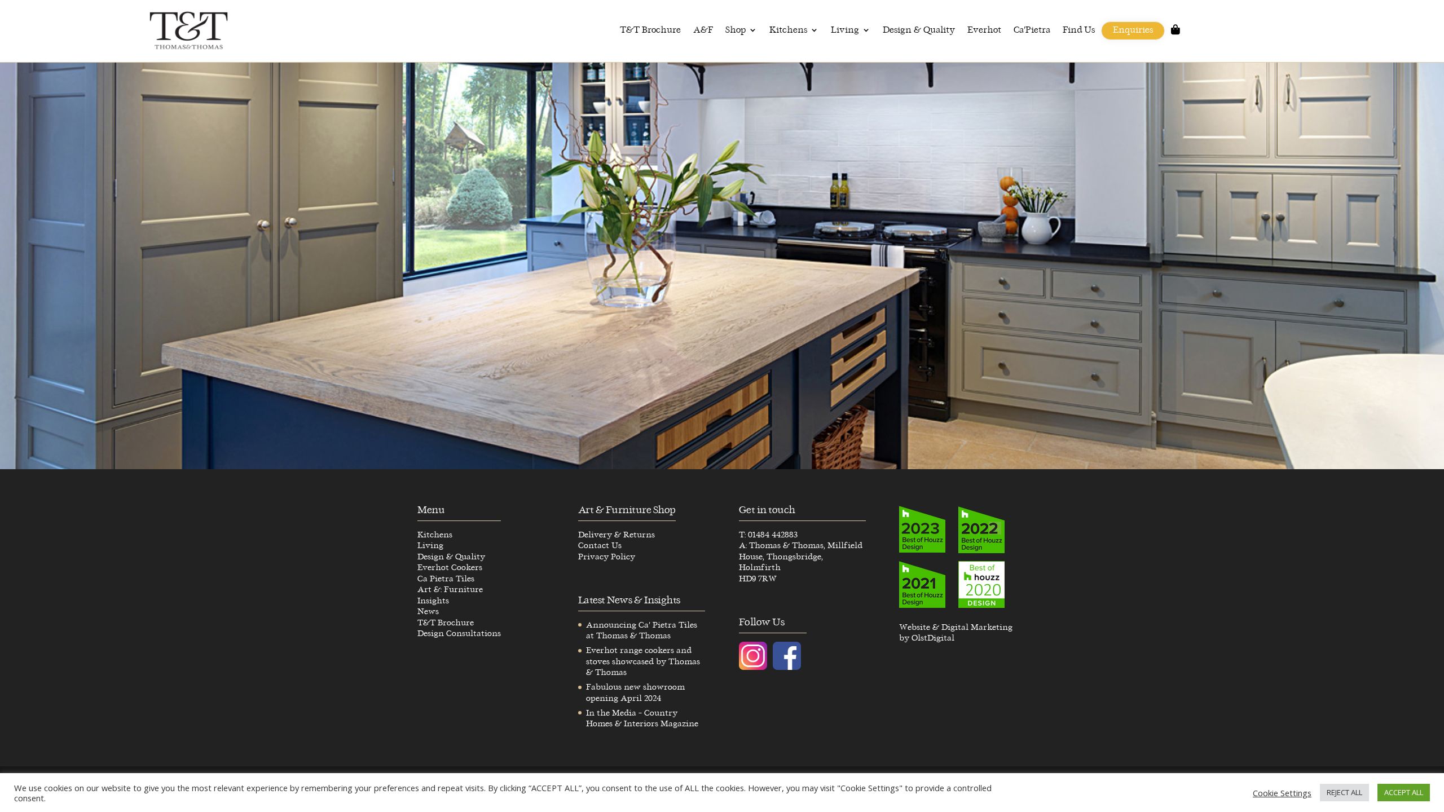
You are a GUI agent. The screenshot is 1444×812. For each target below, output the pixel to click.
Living (845, 30)
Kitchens (788, 30)
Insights (433, 601)
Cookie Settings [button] (1282, 793)
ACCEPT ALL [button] (1403, 792)
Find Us (1079, 30)
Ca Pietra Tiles (445, 579)
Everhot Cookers (449, 567)
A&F (703, 30)
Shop (735, 30)
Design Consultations (459, 633)
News (428, 611)
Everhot (984, 30)
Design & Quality (919, 30)
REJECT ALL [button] (1344, 792)
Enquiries (1133, 30)
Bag (1175, 33)
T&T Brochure (650, 30)
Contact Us (600, 545)
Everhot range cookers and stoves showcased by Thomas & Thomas (643, 661)
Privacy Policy (606, 557)
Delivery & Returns (616, 535)
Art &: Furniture (450, 589)
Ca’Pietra (1032, 30)
